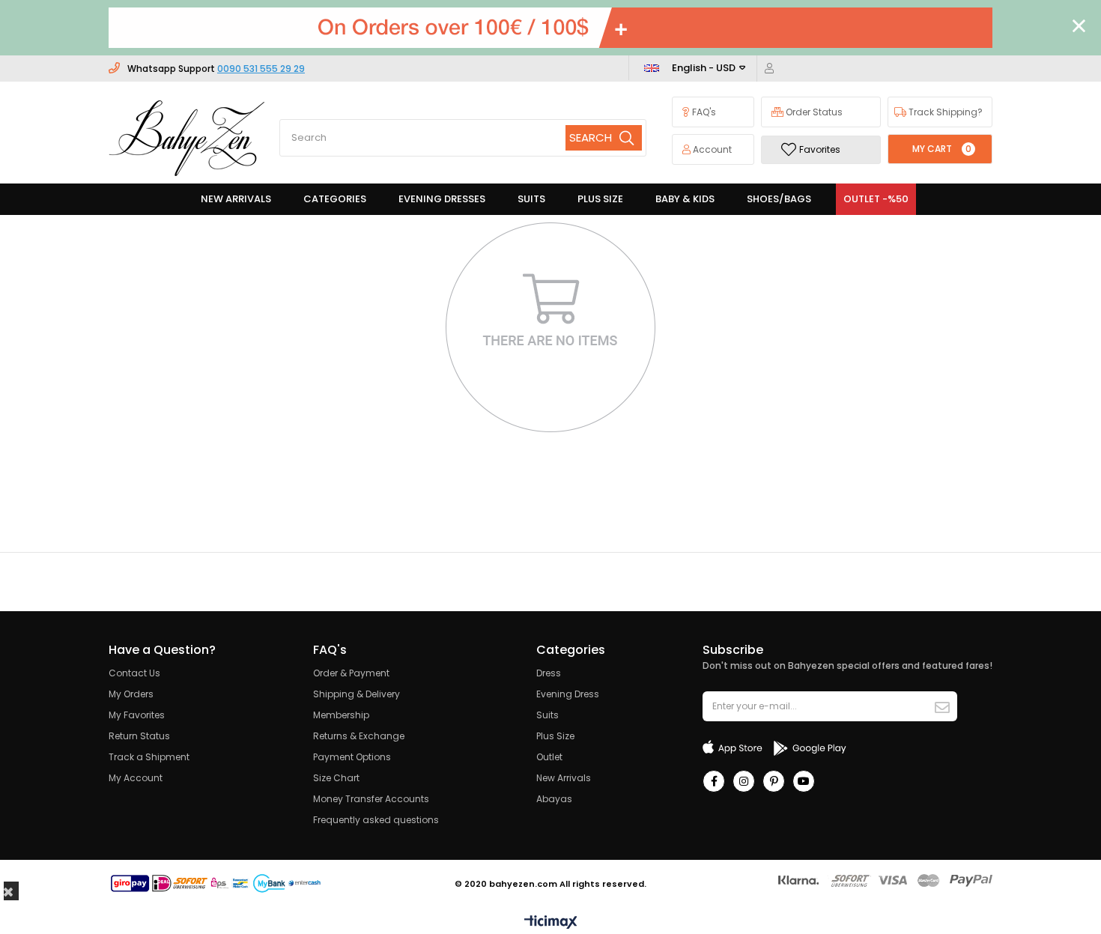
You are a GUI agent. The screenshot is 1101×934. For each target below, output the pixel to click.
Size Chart (336, 777)
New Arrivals (563, 777)
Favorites (819, 149)
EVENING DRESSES (441, 199)
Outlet (549, 756)
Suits (547, 715)
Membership (341, 715)
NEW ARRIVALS (236, 199)
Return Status (139, 736)
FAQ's (703, 112)
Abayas (554, 798)
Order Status (813, 112)
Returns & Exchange (358, 736)
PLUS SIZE (600, 199)
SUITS (531, 199)
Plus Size (555, 736)
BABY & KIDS (685, 199)
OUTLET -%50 (876, 199)
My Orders (131, 694)
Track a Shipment (149, 756)
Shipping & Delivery (356, 694)
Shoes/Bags (779, 199)
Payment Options (352, 756)
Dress (548, 673)
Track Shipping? (944, 112)
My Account (136, 777)
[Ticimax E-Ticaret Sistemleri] (550, 923)
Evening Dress (567, 694)
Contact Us (134, 673)
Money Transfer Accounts (371, 798)
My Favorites (137, 715)
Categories (334, 199)
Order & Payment (351, 673)
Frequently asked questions (376, 819)
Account (711, 149)
